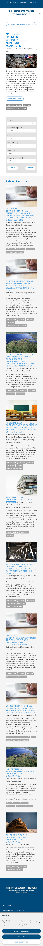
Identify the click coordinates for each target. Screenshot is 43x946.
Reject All (21, 936)
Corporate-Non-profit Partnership (16, 108)
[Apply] (33, 123)
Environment (10, 394)
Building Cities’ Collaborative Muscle (19, 498)
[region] (21, 929)
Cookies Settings (21, 942)
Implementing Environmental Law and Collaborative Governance (20, 772)
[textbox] (22, 131)
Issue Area (11, 143)
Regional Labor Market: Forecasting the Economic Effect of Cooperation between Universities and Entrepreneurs (21, 427)
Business (18, 105)
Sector (10, 135)
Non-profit (27, 105)
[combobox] (21, 130)
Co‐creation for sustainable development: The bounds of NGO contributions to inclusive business (21, 640)
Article (9, 532)
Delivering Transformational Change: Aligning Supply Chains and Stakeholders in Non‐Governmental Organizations (21, 214)
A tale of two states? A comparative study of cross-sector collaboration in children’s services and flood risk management (20, 360)
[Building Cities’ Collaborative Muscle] (21, 495)
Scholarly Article (11, 249)
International (19, 252)
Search (10, 120)
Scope (10, 150)
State (8, 740)
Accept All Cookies (21, 931)
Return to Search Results (21, 24)
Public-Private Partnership (14, 468)
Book (8, 803)
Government (30, 249)
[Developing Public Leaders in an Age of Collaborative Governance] (21, 833)
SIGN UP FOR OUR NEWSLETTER (21, 3)
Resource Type (13, 128)
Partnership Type (14, 158)
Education (30, 462)
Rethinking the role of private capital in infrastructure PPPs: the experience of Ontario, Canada (21, 568)
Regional (19, 465)
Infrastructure (11, 603)
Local (33, 737)
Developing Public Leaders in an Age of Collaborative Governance (18, 838)
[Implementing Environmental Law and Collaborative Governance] (21, 767)
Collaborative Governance (24, 806)
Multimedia (10, 105)
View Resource (14, 98)
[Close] (40, 915)
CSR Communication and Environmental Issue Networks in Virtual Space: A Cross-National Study (20, 285)
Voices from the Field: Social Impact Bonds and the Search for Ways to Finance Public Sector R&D (21, 709)
